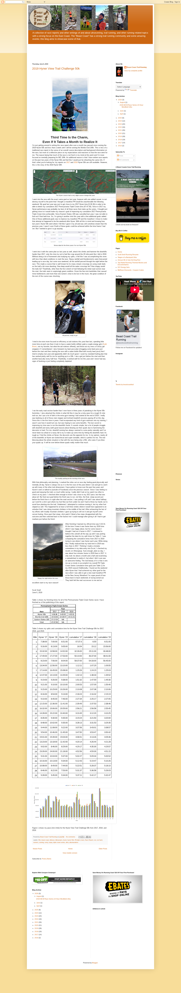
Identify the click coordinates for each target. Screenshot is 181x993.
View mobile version (70, 853)
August (122, 102)
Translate (133, 90)
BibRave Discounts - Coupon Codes (131, 270)
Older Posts (103, 849)
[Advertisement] (132, 429)
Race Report (89, 840)
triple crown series (59, 842)
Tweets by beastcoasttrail (125, 384)
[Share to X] (84, 837)
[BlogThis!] (82, 837)
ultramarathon (73, 842)
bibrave (52, 840)
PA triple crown (79, 840)
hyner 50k (70, 840)
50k (39, 840)
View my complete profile (133, 71)
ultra (67, 842)
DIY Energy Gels (124, 267)
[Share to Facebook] (87, 837)
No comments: (71, 837)
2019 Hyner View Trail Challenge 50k (56, 68)
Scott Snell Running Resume (128, 255)
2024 (120, 121)
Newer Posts (37, 849)
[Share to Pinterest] (90, 837)
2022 (120, 127)
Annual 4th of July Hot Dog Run (129, 260)
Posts (121, 156)
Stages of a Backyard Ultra (127, 257)
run (95, 840)
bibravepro (58, 840)
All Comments (124, 160)
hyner (65, 840)
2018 (76, 162)
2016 (120, 146)
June (122, 111)
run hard (99, 840)
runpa (50, 842)
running (41, 842)
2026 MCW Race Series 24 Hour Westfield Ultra (131, 106)
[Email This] (79, 837)
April (122, 114)
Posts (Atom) (46, 859)
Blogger (95, 963)
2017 (68, 162)
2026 (120, 100)
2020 (120, 133)
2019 (120, 136)
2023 (120, 124)
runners (35, 842)
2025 (120, 118)
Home (70, 849)
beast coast (45, 840)
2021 (120, 130)
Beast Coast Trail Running (137, 67)
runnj (46, 842)
